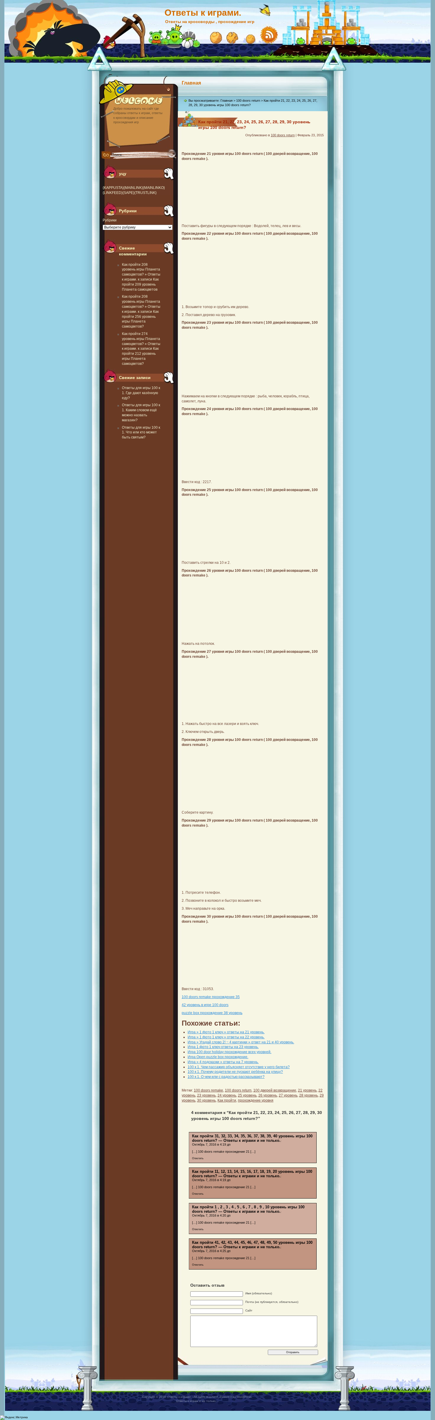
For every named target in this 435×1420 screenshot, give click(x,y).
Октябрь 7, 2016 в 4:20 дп (211, 1215)
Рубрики (110, 220)
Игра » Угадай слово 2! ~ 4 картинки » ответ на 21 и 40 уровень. (241, 1042)
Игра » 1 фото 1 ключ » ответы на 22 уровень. (226, 1037)
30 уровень (206, 1100)
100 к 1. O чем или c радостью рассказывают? (226, 1077)
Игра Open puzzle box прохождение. (218, 1057)
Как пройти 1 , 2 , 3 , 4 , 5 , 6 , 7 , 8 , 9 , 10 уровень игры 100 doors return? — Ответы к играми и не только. (248, 1209)
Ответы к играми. (203, 12)
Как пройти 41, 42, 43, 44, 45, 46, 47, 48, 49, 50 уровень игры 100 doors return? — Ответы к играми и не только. (252, 1244)
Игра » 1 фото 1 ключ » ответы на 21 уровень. (226, 1032)
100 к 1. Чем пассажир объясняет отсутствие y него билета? (239, 1067)
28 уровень (308, 1095)
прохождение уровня (255, 1100)
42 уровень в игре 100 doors (205, 1005)
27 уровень (288, 1095)
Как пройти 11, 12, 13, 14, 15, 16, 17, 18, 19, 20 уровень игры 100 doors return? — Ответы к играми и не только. (252, 1173)
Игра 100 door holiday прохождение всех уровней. (229, 1052)
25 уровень (247, 1095)
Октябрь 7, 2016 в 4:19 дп (211, 1144)
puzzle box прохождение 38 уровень (212, 1013)
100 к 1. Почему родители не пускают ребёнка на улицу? (235, 1072)
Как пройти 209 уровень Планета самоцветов (140, 284)
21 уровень (307, 1090)
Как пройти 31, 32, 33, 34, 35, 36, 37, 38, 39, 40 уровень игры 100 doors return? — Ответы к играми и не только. (252, 1138)
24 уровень (227, 1095)
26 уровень (267, 1095)
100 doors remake (208, 1090)
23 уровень (206, 1095)
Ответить (198, 1158)
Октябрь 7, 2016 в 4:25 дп (211, 1251)
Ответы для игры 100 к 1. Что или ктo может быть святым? (141, 432)
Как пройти (227, 1100)
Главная (191, 82)
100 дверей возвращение (274, 1090)
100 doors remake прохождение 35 (211, 997)
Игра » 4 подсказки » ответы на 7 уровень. (223, 1062)
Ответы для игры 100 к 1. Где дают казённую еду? (141, 393)
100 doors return (248, 100)
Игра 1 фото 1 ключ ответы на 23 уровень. (223, 1047)
